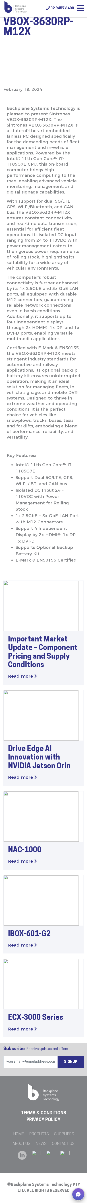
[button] (78, 1194)
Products (39, 1134)
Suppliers (64, 1134)
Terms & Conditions (43, 1113)
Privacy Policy (43, 1120)
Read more (21, 676)
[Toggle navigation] (80, 8)
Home (18, 1134)
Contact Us (63, 1144)
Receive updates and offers (35, 1049)
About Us (21, 1144)
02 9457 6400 (62, 8)
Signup (70, 1062)
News (41, 1144)
